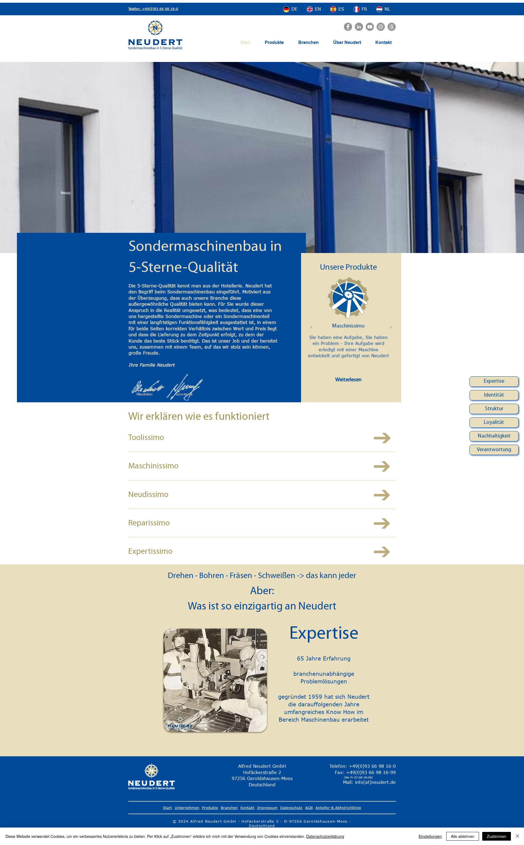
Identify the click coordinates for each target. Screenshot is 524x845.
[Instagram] (381, 27)
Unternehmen (187, 807)
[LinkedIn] (359, 27)
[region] (494, 381)
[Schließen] (517, 836)
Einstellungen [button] (430, 836)
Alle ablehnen (462, 836)
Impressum (267, 807)
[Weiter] (390, 327)
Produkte (210, 807)
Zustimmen (496, 836)
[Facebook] (348, 27)
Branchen (229, 807)
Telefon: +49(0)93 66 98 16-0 (153, 9)
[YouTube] (370, 27)
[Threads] (392, 27)
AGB (309, 807)
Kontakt (247, 807)
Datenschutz (291, 807)
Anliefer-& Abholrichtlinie (338, 807)
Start (167, 807)
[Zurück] (311, 327)
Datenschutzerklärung (325, 836)
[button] (494, 381)
